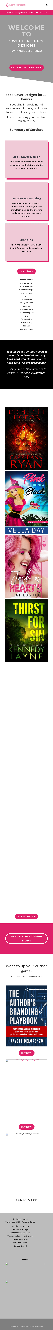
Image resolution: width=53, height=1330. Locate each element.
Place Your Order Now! (26, 938)
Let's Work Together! (26, 67)
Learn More (26, 271)
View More (26, 916)
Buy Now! (26, 1053)
